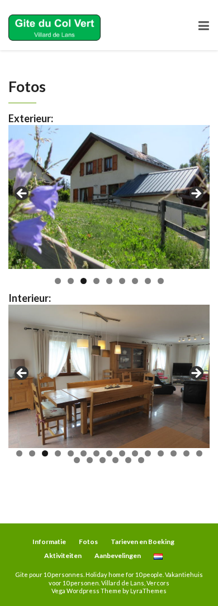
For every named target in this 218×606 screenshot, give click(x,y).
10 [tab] (135, 453)
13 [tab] (173, 453)
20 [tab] (128, 460)
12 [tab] (161, 453)
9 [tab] (161, 281)
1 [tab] (58, 281)
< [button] (22, 194)
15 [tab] (199, 453)
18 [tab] (102, 460)
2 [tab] (71, 281)
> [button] (195, 194)
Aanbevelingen (117, 555)
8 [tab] (148, 281)
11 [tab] (148, 453)
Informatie (49, 541)
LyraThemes (148, 590)
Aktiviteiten (63, 555)
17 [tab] (90, 460)
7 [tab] (135, 281)
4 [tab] (96, 281)
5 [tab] (109, 281)
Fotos (88, 541)
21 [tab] (141, 460)
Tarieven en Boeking (142, 541)
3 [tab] (83, 281)
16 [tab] (77, 460)
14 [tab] (186, 453)
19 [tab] (115, 460)
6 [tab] (122, 281)
